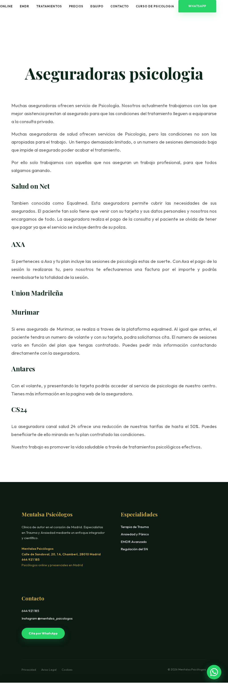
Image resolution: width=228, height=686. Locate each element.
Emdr (24, 6)
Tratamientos (49, 6)
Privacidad (29, 669)
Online (6, 6)
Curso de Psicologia (155, 6)
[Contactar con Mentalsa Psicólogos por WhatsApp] (214, 672)
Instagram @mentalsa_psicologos (47, 618)
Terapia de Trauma (135, 527)
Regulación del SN (134, 549)
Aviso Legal (49, 669)
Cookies (67, 669)
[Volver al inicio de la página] (215, 656)
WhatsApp (197, 6)
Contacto (119, 6)
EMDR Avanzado (134, 542)
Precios (76, 6)
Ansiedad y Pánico (135, 534)
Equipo (96, 6)
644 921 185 (30, 560)
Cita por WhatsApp (43, 633)
